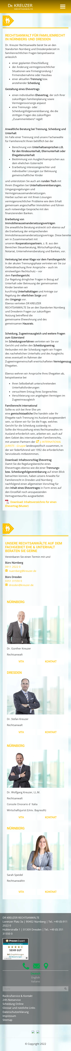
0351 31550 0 (13, 581)
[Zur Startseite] (20, 5)
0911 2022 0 (13, 566)
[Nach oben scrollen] (64, 1044)
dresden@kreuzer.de (21, 585)
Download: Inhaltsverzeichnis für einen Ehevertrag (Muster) (31, 504)
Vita (21, 661)
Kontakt (51, 661)
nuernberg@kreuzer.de (22, 571)
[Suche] (65, 988)
